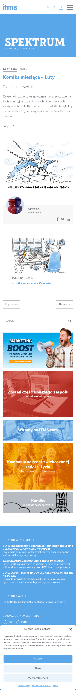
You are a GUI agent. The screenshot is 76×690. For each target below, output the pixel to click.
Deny (38, 668)
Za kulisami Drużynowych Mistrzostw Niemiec (33, 561)
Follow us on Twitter (55, 602)
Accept (38, 659)
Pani (24, 622)
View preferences (38, 678)
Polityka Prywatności (41, 686)
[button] (70, 629)
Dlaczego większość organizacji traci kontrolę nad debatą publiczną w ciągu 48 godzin (38, 547)
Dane (55, 686)
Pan (10, 622)
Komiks (23, 69)
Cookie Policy (24, 686)
